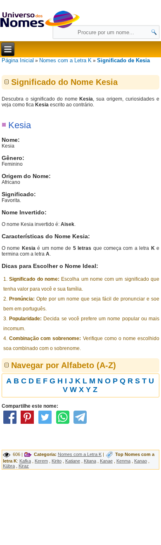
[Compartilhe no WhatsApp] (62, 424)
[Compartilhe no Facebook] (10, 424)
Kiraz (24, 465)
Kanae (106, 460)
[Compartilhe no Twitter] (45, 424)
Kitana (90, 460)
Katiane (72, 460)
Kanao (140, 460)
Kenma (123, 460)
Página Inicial (18, 60)
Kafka (25, 460)
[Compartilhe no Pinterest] (27, 424)
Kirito (57, 460)
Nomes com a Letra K (65, 60)
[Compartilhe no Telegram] (80, 424)
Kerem (41, 460)
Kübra (9, 465)
